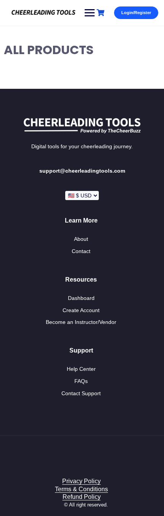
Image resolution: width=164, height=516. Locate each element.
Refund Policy (82, 497)
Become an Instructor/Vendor (81, 322)
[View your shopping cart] (101, 12)
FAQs (81, 381)
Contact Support (81, 393)
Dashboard (81, 298)
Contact (81, 251)
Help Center (81, 369)
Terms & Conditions (81, 489)
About (81, 239)
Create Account (81, 310)
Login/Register (136, 12)
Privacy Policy (81, 481)
